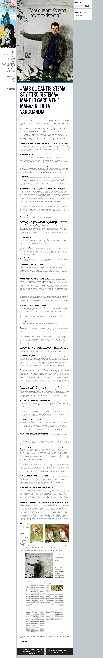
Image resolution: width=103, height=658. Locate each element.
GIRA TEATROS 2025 (9, 54)
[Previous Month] (87, 12)
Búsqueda (11, 68)
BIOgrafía (11, 59)
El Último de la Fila (11, 77)
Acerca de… (10, 71)
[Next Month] (89, 12)
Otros (14, 83)
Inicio (13, 52)
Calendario (11, 66)
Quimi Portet (12, 80)
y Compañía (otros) (8, 64)
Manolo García (12, 78)
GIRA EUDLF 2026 (9, 56)
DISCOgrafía (11, 61)
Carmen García (12, 81)
